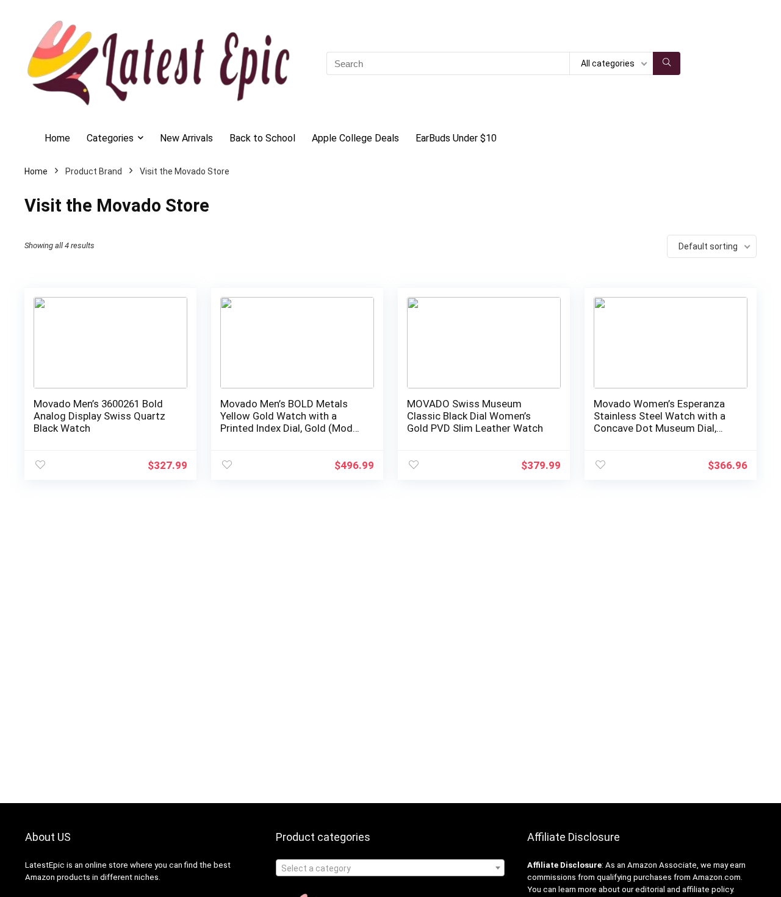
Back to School (262, 138)
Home (57, 138)
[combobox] (390, 867)
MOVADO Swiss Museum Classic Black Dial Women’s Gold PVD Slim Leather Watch (475, 416)
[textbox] (390, 868)
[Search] (666, 63)
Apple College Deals (355, 138)
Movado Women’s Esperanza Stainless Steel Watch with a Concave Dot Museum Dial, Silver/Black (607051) (659, 422)
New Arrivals (186, 138)
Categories (110, 138)
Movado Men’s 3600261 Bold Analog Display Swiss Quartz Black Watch (99, 416)
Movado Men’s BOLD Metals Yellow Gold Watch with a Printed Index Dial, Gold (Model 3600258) (290, 422)
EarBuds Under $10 (456, 138)
